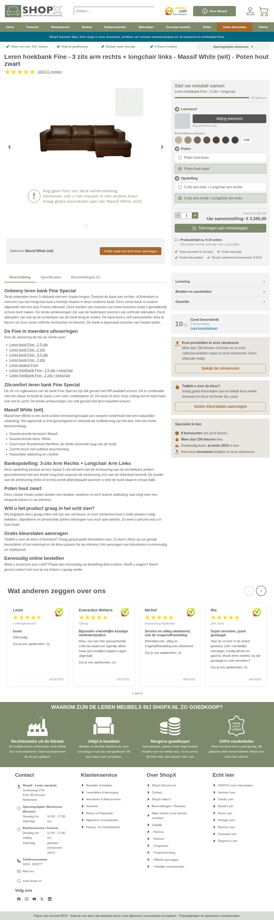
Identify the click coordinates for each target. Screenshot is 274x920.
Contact (157, 792)
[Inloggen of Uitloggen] (250, 11)
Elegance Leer (227, 840)
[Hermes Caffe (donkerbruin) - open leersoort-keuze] (235, 140)
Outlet (207, 27)
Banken (87, 27)
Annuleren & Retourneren (103, 799)
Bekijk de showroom (220, 368)
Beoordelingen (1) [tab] (85, 277)
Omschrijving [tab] (20, 277)
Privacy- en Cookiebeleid (103, 827)
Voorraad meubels (178, 27)
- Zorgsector (160, 845)
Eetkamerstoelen (115, 27)
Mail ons (28, 871)
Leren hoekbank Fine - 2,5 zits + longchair (41, 370)
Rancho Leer (226, 827)
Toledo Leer (226, 799)
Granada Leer (227, 834)
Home (10, 27)
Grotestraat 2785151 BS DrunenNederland (34, 795)
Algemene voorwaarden (102, 820)
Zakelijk (157, 825)
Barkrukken (146, 27)
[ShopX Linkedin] (50, 899)
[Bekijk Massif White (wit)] (182, 121)
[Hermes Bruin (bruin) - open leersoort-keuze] (225, 140)
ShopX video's (161, 799)
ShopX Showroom (164, 785)
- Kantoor (158, 838)
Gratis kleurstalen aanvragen (220, 406)
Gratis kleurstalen (234, 27)
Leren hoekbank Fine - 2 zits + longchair (39, 375)
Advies (263, 27)
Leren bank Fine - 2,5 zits (28, 344)
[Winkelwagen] (264, 11)
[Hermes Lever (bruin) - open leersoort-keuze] (207, 140)
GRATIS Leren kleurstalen (235, 785)
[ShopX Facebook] (19, 899)
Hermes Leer (226, 792)
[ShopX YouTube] (34, 899)
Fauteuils (32, 27)
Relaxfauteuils (60, 27)
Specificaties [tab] (50, 277)
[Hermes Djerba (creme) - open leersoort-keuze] (178, 140)
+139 (246, 140)
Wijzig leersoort (229, 118)
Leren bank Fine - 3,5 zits (28, 355)
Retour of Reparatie (99, 813)
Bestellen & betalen (99, 785)
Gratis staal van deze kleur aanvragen (130, 251)
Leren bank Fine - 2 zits (27, 350)
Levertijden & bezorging (102, 792)
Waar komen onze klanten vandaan (169, 815)
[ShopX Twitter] (42, 899)
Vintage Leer (226, 820)
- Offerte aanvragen (165, 859)
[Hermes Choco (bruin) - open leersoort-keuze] (216, 140)
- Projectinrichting (163, 852)
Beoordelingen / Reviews (168, 806)
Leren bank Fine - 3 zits (27, 360)
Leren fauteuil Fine (23, 365)
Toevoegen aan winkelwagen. (223, 228)
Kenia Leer (225, 813)
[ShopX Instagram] (26, 899)
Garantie (92, 806)
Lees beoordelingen (204, 328)
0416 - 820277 (33, 864)
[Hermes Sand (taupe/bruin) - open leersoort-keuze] (188, 140)
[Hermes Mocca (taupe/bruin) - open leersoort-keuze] (197, 140)
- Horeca (158, 831)
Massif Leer (226, 806)
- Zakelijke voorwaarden (168, 866)
